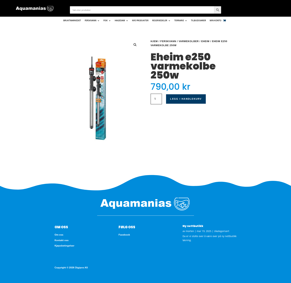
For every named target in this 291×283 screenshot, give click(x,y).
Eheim (205, 41)
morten (190, 231)
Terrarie (179, 20)
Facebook (124, 234)
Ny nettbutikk (193, 226)
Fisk (105, 20)
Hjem (154, 41)
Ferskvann (90, 20)
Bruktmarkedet (72, 20)
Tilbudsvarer (198, 20)
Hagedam (120, 20)
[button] (135, 45)
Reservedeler (159, 20)
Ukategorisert (221, 231)
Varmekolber (189, 41)
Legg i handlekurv (186, 98)
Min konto (215, 20)
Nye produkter (140, 20)
